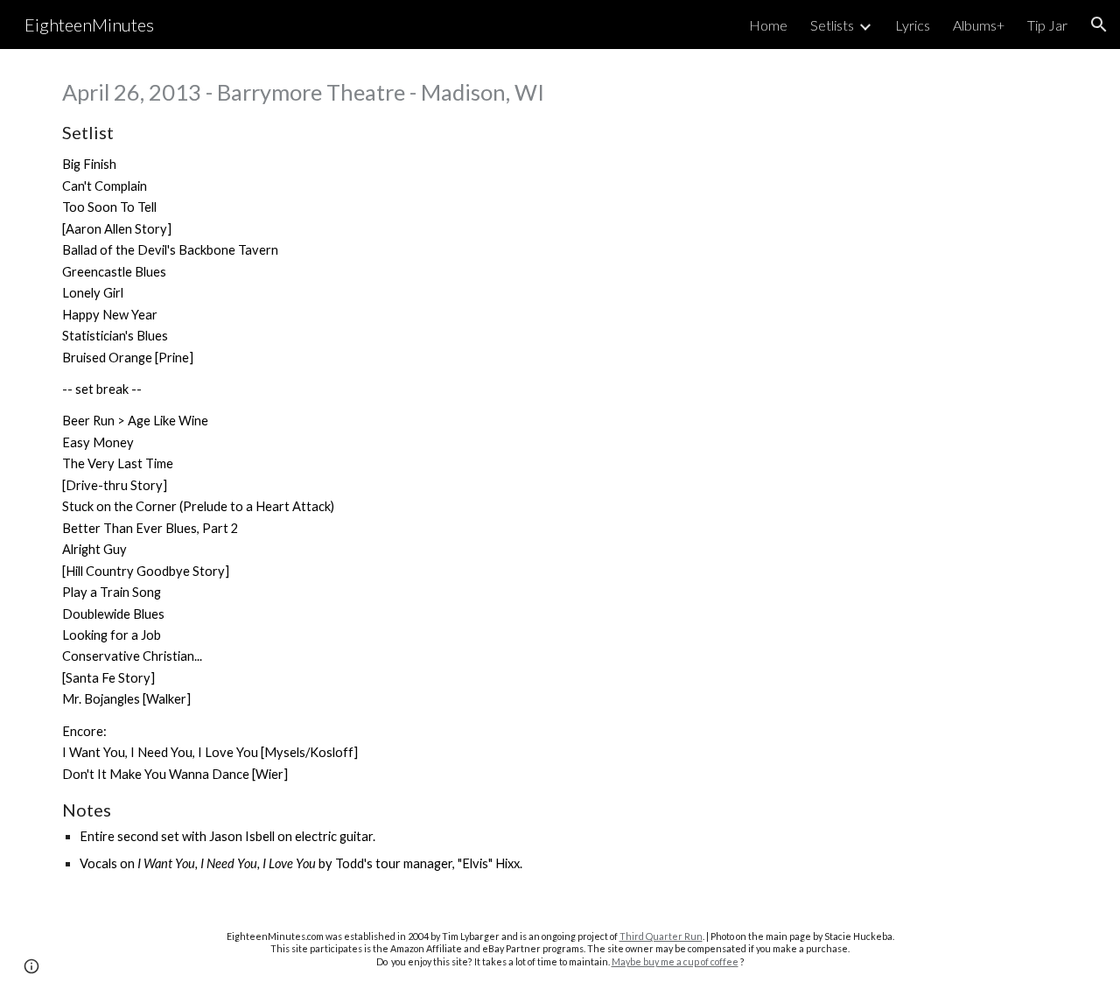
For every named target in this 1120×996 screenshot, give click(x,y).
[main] (560, 475)
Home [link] (768, 25)
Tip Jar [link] (1047, 25)
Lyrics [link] (912, 25)
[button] (1099, 25)
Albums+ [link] (978, 25)
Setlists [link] (832, 25)
